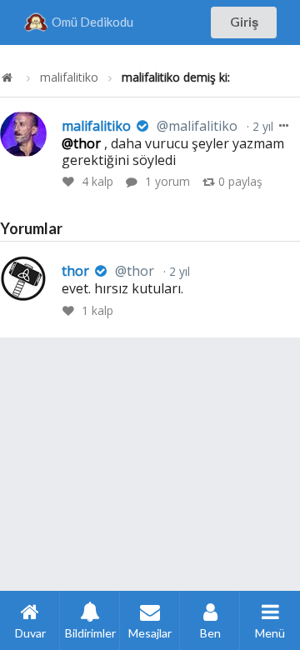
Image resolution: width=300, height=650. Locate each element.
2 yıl (261, 126)
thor (107, 271)
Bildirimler (90, 633)
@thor (81, 143)
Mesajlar (150, 633)
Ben (210, 633)
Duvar (30, 633)
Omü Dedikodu (92, 21)
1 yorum (167, 181)
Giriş (244, 21)
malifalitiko (69, 77)
